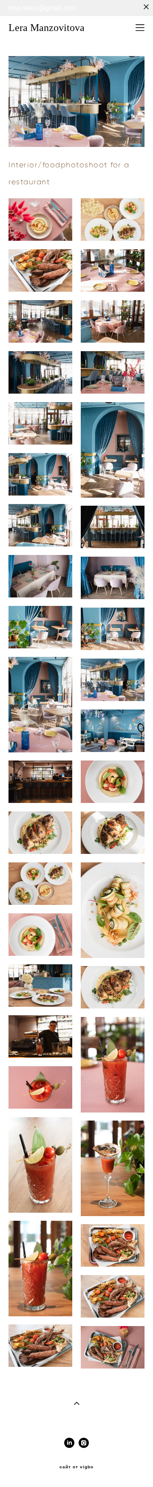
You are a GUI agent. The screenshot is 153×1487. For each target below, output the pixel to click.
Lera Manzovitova (46, 28)
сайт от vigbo (77, 1467)
